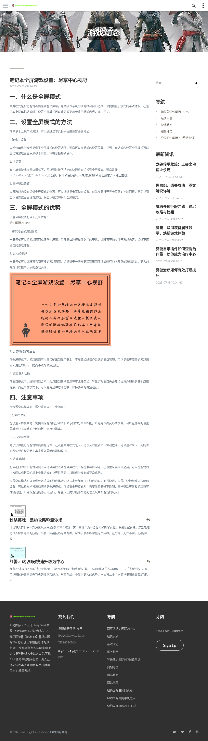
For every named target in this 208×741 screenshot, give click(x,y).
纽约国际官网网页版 (120, 690)
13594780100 (67, 642)
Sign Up (169, 645)
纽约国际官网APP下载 (121, 706)
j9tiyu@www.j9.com (72, 635)
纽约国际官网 (58, 732)
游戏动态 (84, 39)
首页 (69, 39)
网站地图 (112, 667)
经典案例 (166, 118)
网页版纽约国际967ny (175, 112)
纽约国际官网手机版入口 (122, 698)
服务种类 (166, 131)
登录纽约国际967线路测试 (177, 138)
